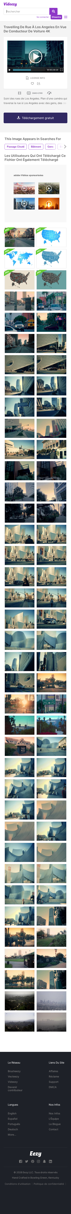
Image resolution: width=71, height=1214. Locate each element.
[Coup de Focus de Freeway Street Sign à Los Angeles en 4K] (51, 704)
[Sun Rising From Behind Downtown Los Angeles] (48, 204)
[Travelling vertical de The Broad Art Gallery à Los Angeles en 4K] (20, 407)
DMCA (53, 1087)
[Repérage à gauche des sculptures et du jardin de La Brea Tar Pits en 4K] (51, 937)
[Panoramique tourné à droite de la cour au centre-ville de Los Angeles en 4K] (20, 492)
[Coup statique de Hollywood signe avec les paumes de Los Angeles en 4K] (20, 725)
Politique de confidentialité (49, 1183)
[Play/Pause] (9, 69)
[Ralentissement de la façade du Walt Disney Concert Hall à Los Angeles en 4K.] (51, 534)
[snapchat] (44, 1161)
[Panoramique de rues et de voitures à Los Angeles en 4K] (51, 322)
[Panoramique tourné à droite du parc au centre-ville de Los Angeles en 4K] (51, 492)
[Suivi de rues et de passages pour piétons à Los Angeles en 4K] (20, 237)
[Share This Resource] (39, 83)
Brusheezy (14, 1071)
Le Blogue (55, 1124)
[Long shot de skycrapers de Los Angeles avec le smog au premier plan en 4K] (51, 1022)
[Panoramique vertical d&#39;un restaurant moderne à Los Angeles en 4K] (51, 470)
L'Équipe (54, 1118)
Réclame (54, 1076)
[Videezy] (10, 4)
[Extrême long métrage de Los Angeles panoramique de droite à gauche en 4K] (20, 1001)
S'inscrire (56, 17)
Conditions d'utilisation (18, 1183)
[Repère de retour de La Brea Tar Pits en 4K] (51, 682)
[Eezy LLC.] (35, 1154)
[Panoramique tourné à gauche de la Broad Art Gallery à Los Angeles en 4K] (51, 364)
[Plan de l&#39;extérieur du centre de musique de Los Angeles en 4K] (51, 449)
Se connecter (43, 17)
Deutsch (13, 1129)
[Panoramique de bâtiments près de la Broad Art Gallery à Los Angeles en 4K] (51, 428)
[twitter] (26, 1161)
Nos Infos (54, 1113)
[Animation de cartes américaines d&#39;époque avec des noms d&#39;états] (51, 258)
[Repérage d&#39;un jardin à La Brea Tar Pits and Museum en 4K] (20, 958)
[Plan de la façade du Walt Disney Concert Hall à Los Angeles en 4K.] (20, 534)
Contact (53, 1129)
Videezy (13, 1081)
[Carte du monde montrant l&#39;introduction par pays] (20, 258)
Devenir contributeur (15, 1088)
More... (12, 1134)
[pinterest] (32, 1161)
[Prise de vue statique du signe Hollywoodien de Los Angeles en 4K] (51, 725)
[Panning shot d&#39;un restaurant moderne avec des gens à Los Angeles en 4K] (51, 513)
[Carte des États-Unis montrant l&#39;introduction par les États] (51, 237)
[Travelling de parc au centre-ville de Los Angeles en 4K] (20, 513)
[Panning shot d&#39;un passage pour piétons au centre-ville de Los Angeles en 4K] (20, 449)
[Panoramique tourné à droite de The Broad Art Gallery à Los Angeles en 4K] (20, 364)
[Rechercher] (53, 11)
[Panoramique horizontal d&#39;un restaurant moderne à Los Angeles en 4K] (20, 470)
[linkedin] (50, 1161)
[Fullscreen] (61, 69)
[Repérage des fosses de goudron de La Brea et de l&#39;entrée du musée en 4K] (20, 746)
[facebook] (20, 1161)
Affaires (53, 1071)
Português (14, 1124)
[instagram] (38, 1161)
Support (53, 1081)
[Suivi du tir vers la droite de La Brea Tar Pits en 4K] (20, 979)
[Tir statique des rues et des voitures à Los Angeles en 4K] (20, 322)
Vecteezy (13, 1076)
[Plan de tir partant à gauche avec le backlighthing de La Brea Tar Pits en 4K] (20, 704)
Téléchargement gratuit (38, 118)
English (12, 1113)
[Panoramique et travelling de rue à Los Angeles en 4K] (20, 301)
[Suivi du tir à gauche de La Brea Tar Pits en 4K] (20, 937)
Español (12, 1118)
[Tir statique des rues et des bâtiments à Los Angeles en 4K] (51, 301)
